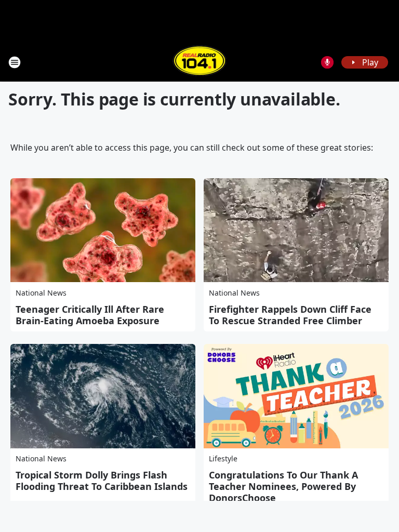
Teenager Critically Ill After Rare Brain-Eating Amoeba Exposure (90, 314)
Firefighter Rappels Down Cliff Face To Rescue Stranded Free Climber (290, 314)
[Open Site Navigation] (14, 62)
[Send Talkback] (327, 62)
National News (41, 293)
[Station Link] (200, 62)
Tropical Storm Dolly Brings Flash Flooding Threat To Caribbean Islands (102, 480)
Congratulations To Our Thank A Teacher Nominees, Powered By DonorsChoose (283, 486)
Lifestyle (223, 458)
